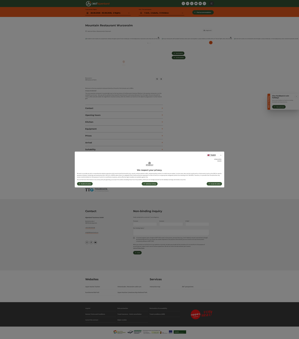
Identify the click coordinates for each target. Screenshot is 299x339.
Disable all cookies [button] (86, 183)
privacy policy (217, 159)
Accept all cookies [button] (215, 183)
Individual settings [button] (151, 183)
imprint (219, 160)
